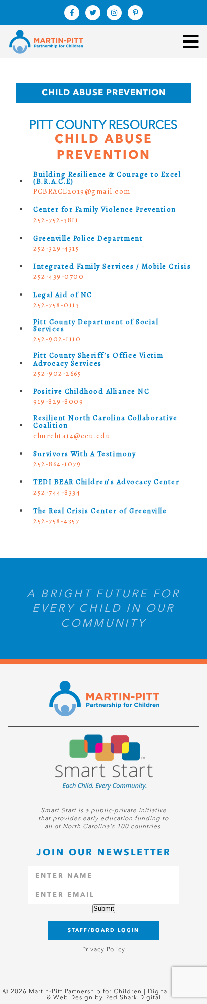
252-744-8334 (56, 492)
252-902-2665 (57, 373)
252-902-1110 (57, 338)
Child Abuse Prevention (104, 92)
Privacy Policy (103, 949)
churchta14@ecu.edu (72, 435)
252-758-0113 (56, 304)
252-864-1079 (57, 463)
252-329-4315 (56, 248)
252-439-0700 (58, 276)
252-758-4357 (56, 520)
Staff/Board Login (103, 930)
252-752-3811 (55, 219)
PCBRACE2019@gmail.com (82, 191)
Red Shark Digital (133, 997)
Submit (103, 908)
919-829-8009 (58, 401)
